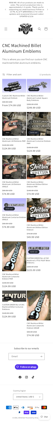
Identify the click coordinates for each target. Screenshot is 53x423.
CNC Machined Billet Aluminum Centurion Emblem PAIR (39, 141)
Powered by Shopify (33, 418)
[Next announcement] (47, 9)
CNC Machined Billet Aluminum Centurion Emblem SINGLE (14, 217)
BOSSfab (21, 418)
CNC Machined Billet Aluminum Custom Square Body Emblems (37, 98)
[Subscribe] (41, 356)
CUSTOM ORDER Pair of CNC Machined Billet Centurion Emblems (13, 307)
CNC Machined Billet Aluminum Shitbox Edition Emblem (37, 227)
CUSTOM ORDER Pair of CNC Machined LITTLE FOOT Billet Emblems (38, 260)
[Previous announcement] (5, 9)
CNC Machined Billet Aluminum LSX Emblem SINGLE (11, 184)
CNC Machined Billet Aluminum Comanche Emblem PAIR (10, 276)
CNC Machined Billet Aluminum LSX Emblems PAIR (14, 140)
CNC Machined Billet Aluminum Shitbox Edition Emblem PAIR (37, 184)
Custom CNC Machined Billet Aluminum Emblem (13, 97)
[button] (6, 29)
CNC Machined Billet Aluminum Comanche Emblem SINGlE (35, 325)
